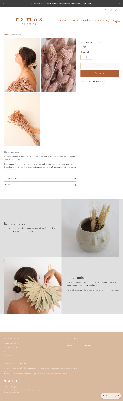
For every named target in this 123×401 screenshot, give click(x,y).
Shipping (84, 81)
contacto (7, 356)
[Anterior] (3, 3)
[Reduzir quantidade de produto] (83, 57)
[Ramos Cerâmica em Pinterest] (13, 381)
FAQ (6, 351)
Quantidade (84, 52)
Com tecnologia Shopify (11, 392)
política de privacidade (12, 339)
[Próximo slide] (117, 323)
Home (6, 34)
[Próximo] (119, 3)
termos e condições (11, 343)
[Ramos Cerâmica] (28, 20)
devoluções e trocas (11, 347)
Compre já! (100, 73)
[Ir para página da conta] (112, 20)
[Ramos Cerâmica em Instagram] (9, 381)
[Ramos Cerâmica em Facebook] (5, 381)
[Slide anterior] (111, 323)
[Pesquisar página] (107, 20)
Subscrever (88, 345)
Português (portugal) (111, 10)
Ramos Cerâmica (21, 390)
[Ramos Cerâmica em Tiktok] (17, 381)
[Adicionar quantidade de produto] (90, 57)
